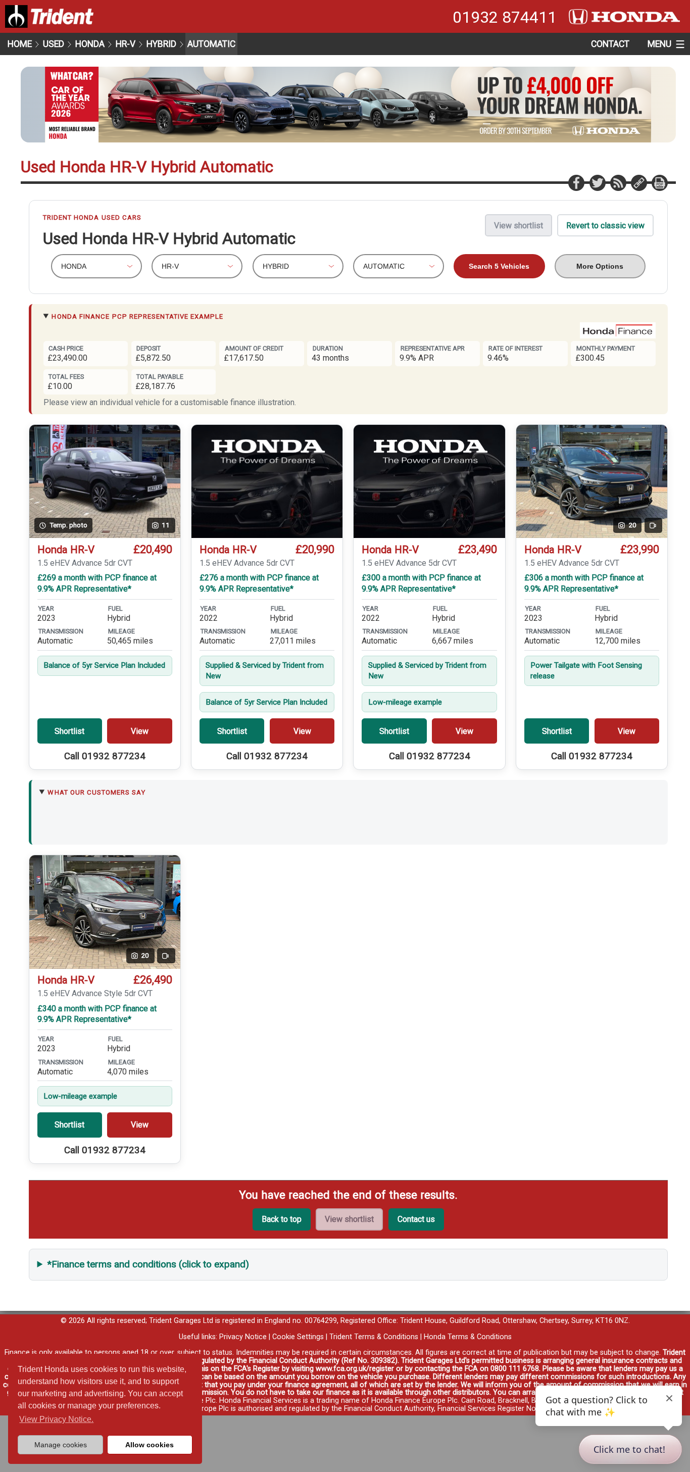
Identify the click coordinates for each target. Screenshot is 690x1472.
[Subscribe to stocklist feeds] (617, 182)
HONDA (90, 44)
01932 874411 (505, 17)
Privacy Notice (243, 1337)
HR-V (125, 44)
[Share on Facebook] (575, 182)
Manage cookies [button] (60, 1445)
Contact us (416, 1219)
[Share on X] (597, 182)
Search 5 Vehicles (499, 266)
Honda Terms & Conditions (468, 1337)
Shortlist (69, 731)
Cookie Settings (298, 1337)
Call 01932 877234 (104, 756)
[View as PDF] (659, 182)
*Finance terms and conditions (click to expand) (148, 1264)
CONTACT (610, 44)
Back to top (282, 1219)
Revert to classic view (605, 225)
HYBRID (161, 44)
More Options (599, 266)
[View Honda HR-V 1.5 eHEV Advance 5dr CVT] (266, 481)
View (140, 731)
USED (53, 44)
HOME (20, 44)
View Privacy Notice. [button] (56, 1419)
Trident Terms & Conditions (373, 1337)
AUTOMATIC (211, 44)
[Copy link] (638, 182)
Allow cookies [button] (149, 1445)
